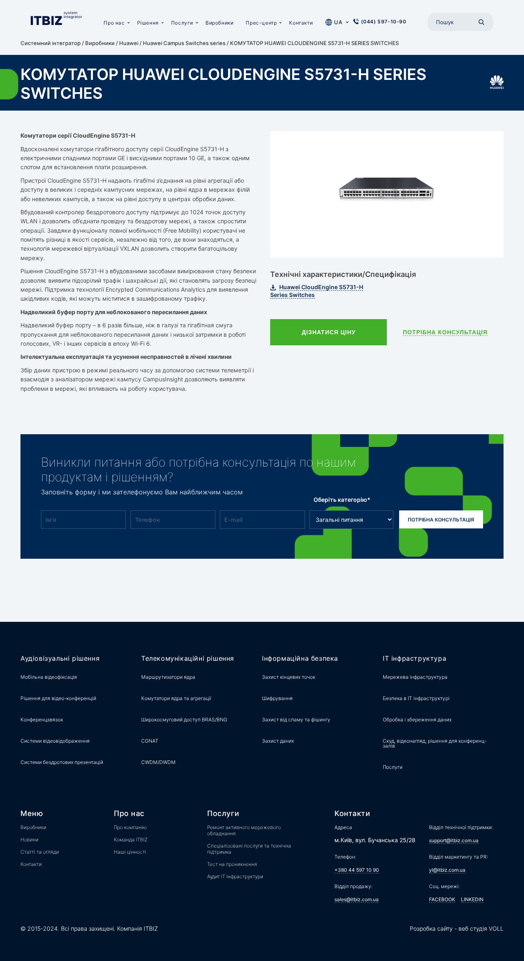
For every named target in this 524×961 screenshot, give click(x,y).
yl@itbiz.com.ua (447, 870)
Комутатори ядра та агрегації (176, 698)
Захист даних (278, 741)
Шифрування (277, 698)
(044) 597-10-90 (384, 21)
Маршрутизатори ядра (168, 677)
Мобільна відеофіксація (48, 677)
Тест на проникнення (232, 864)
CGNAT (149, 741)
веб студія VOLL (481, 928)
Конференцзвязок (41, 719)
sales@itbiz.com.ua (356, 899)
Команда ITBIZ (130, 839)
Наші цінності (130, 852)
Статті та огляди (39, 852)
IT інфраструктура (414, 658)
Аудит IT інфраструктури (235, 876)
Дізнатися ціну (329, 332)
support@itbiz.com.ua (454, 840)
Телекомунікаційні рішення (187, 658)
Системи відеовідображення (55, 741)
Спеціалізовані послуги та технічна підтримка (249, 849)
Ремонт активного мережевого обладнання (244, 830)
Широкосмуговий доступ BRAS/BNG (184, 719)
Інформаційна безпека (300, 658)
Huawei (128, 43)
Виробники (219, 23)
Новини (29, 839)
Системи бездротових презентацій (61, 762)
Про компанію (130, 827)
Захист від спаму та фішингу (296, 719)
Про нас (114, 23)
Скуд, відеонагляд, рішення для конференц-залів (434, 743)
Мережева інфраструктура (415, 677)
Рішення (148, 23)
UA (338, 22)
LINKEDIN (472, 899)
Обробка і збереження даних (417, 719)
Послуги (182, 23)
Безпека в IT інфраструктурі (416, 698)
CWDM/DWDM (158, 762)
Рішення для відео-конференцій (58, 698)
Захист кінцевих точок (288, 677)
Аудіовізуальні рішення (59, 658)
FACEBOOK (442, 899)
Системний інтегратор (50, 43)
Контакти (301, 23)
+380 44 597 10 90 (356, 870)
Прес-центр (261, 23)
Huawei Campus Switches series (184, 43)
